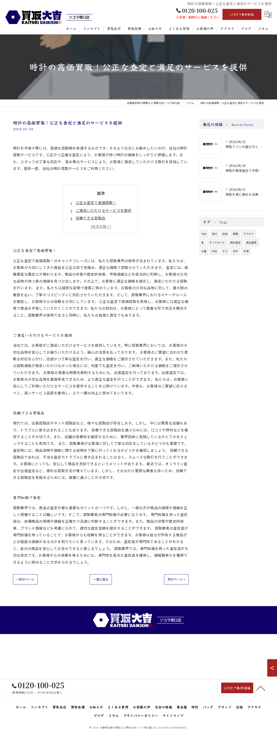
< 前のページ (25, 579)
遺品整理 (251, 242)
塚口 (214, 234)
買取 (235, 234)
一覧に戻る (100, 579)
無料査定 (235, 242)
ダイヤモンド (217, 242)
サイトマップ (173, 715)
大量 (203, 251)
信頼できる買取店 (91, 218)
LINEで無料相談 (242, 14)
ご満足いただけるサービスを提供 (104, 210)
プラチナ (248, 234)
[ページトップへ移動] (260, 688)
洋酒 (245, 251)
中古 (214, 251)
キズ (224, 251)
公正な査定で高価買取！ (96, 202)
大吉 (203, 234)
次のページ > (176, 579)
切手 (235, 251)
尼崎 (224, 234)
